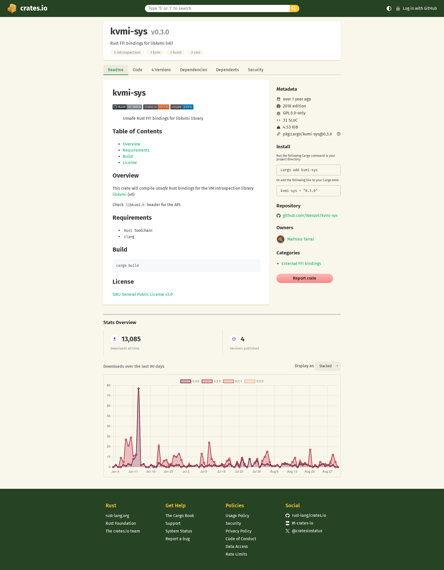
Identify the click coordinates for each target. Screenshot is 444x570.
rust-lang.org (117, 515)
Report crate (304, 278)
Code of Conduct (241, 538)
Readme (116, 69)
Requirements (136, 150)
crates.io (34, 8)
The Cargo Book (179, 515)
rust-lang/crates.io (305, 515)
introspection (127, 52)
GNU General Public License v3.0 (143, 294)
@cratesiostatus (303, 530)
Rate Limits (236, 554)
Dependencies (193, 69)
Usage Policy (237, 515)
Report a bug (177, 538)
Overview (131, 144)
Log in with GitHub (420, 8)
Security (255, 69)
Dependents (227, 69)
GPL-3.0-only (294, 113)
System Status (178, 531)
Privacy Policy (239, 531)
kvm (155, 52)
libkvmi (120, 194)
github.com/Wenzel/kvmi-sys (310, 215)
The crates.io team (123, 531)
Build (128, 156)
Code (137, 69)
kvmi (175, 52)
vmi (195, 52)
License (130, 162)
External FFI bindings (301, 263)
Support (173, 523)
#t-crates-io (299, 523)
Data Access (237, 546)
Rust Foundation (121, 523)
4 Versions (161, 69)
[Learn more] (339, 134)
